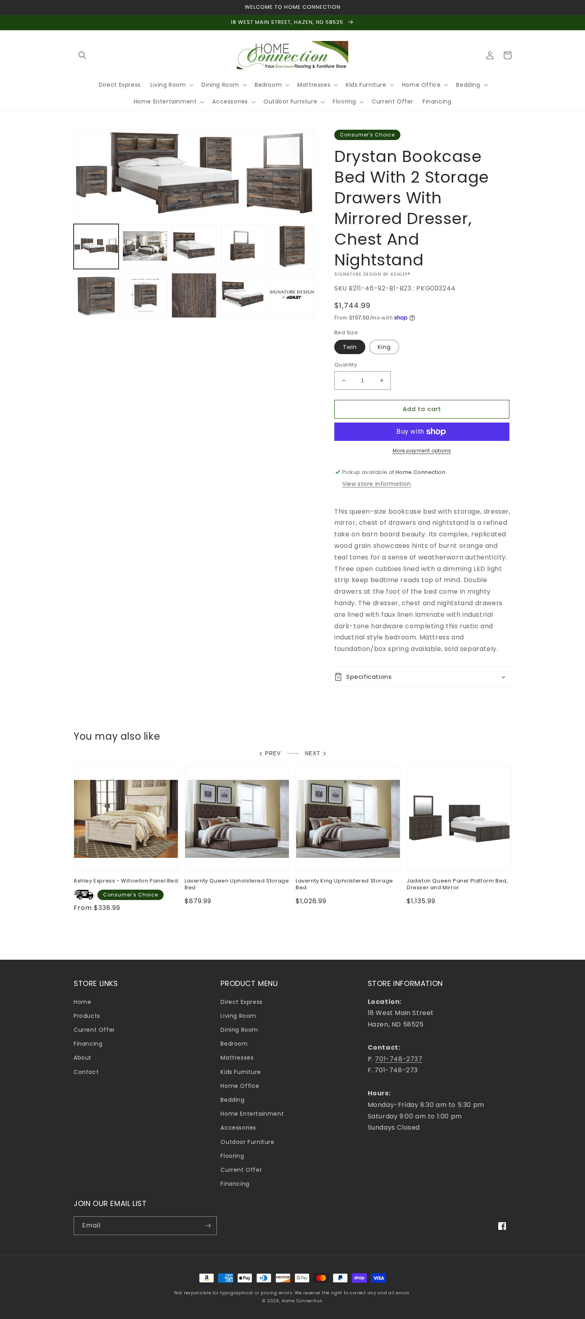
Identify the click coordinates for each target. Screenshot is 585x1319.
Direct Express (241, 1002)
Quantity (345, 364)
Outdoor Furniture (247, 1142)
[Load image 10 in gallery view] (242, 295)
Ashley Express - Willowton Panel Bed (126, 881)
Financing (88, 1044)
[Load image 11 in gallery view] (291, 295)
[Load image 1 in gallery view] (96, 246)
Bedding (232, 1100)
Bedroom (234, 1044)
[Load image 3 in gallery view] (194, 246)
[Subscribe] (207, 1225)
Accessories (238, 1128)
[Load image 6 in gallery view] (96, 295)
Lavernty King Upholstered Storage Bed (344, 884)
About (83, 1058)
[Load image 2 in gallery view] (145, 246)
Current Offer (94, 1030)
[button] (82, 55)
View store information (376, 484)
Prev (273, 753)
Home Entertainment (252, 1114)
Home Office (239, 1086)
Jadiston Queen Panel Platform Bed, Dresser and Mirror (457, 884)
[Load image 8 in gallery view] (194, 295)
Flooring (232, 1156)
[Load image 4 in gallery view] (242, 246)
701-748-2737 (398, 1059)
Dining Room (239, 1030)
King (384, 347)
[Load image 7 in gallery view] (145, 295)
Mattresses (237, 1058)
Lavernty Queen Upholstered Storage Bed (237, 884)
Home (82, 1002)
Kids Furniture (240, 1072)
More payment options (422, 450)
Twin (350, 347)
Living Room (238, 1016)
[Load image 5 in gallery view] (291, 246)
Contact (86, 1072)
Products (87, 1016)
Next (312, 753)
